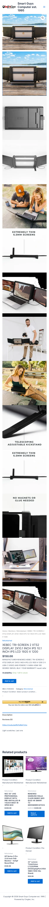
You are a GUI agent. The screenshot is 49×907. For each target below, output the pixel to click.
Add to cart (9, 681)
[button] (43, 18)
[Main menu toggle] (44, 7)
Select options (34, 814)
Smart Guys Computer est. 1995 (27, 7)
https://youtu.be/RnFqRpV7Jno (14, 725)
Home (4, 631)
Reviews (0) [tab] (7, 719)
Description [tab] (7, 715)
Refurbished (21, 631)
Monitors (11, 631)
